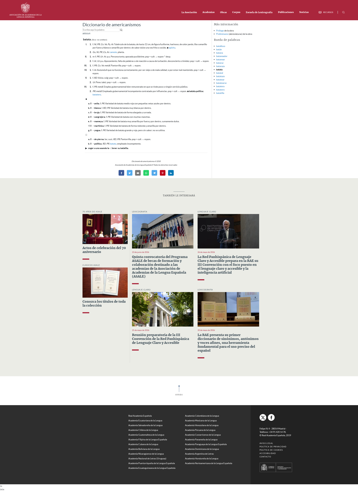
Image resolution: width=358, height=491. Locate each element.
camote (113, 52)
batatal (219, 73)
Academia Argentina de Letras (199, 453)
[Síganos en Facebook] (271, 417)
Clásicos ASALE (91, 265)
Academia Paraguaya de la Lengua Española (206, 444)
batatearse (221, 83)
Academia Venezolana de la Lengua (201, 425)
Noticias (304, 12)
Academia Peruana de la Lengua (200, 430)
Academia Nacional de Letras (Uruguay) (147, 458)
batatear (220, 79)
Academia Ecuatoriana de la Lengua (145, 420)
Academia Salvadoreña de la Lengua (145, 425)
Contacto (265, 457)
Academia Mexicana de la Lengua (201, 420)
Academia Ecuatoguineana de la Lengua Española (151, 468)
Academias (208, 12)
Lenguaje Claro (207, 212)
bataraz (219, 63)
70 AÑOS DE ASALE (92, 212)
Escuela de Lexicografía (259, 12)
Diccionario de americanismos (112, 24)
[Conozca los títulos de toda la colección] (105, 282)
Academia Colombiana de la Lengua (202, 415)
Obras (223, 12)
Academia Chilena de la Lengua (143, 430)
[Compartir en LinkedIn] (171, 173)
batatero (97, 94)
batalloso (220, 46)
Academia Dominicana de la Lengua (202, 449)
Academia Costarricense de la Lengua (203, 434)
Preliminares (222, 34)
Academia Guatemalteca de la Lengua (146, 434)
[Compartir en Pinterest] (162, 173)
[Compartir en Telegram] (154, 173)
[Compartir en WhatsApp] (146, 173)
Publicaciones (286, 12)
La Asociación (189, 12)
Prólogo (220, 30)
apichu (172, 47)
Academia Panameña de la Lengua (201, 439)
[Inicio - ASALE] (25, 10)
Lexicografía (139, 212)
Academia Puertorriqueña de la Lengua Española (151, 463)
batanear (220, 59)
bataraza (220, 66)
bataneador (221, 56)
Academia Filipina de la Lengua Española (147, 439)
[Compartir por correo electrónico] (138, 173)
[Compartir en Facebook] (121, 173)
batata (113, 143)
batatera (220, 86)
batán (219, 49)
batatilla (220, 93)
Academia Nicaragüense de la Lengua (146, 453)
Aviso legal (266, 443)
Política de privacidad (273, 447)
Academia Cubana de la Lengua (143, 444)
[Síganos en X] (263, 417)
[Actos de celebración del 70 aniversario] (105, 229)
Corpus (236, 12)
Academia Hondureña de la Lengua (201, 458)
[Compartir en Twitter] (129, 173)
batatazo (220, 76)
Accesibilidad (268, 453)
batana (219, 53)
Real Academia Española (140, 415)
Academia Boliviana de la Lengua (144, 449)
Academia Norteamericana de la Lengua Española (208, 463)
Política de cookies (271, 450)
